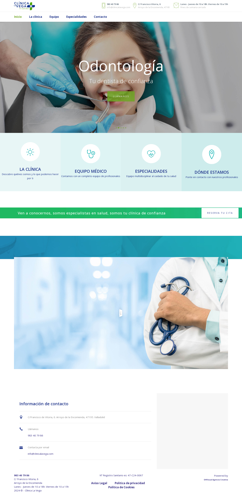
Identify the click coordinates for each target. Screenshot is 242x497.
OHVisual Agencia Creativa (216, 480)
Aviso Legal (99, 483)
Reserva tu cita (220, 212)
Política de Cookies (121, 487)
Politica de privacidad (130, 483)
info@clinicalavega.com (40, 453)
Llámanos (121, 95)
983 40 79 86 (35, 435)
